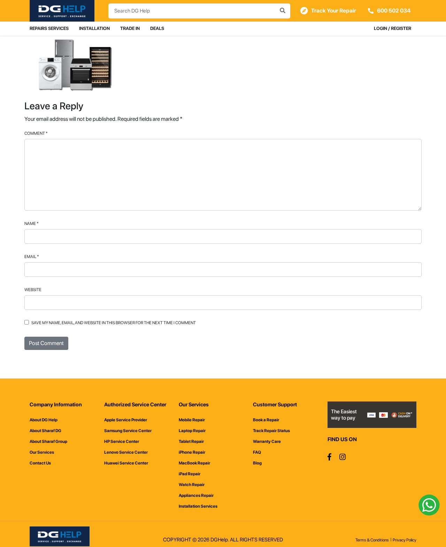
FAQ (257, 452)
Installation (94, 28)
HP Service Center (121, 441)
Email (31, 256)
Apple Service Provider (125, 419)
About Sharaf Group (48, 441)
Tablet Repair (191, 441)
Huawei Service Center (126, 463)
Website (32, 289)
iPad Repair (189, 473)
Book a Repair (266, 419)
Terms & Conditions (372, 540)
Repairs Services (49, 28)
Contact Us (40, 463)
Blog (257, 463)
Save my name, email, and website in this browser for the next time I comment (113, 322)
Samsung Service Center (128, 430)
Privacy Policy (404, 540)
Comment (36, 133)
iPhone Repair (192, 452)
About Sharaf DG (45, 430)
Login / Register (392, 28)
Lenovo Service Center (126, 452)
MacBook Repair (194, 463)
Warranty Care (267, 441)
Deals (157, 28)
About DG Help (43, 419)
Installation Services (198, 506)
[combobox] (199, 10)
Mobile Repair (192, 419)
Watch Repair (192, 484)
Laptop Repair (192, 430)
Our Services (42, 452)
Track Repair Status (271, 430)
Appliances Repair (196, 495)
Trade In (130, 28)
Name (31, 223)
